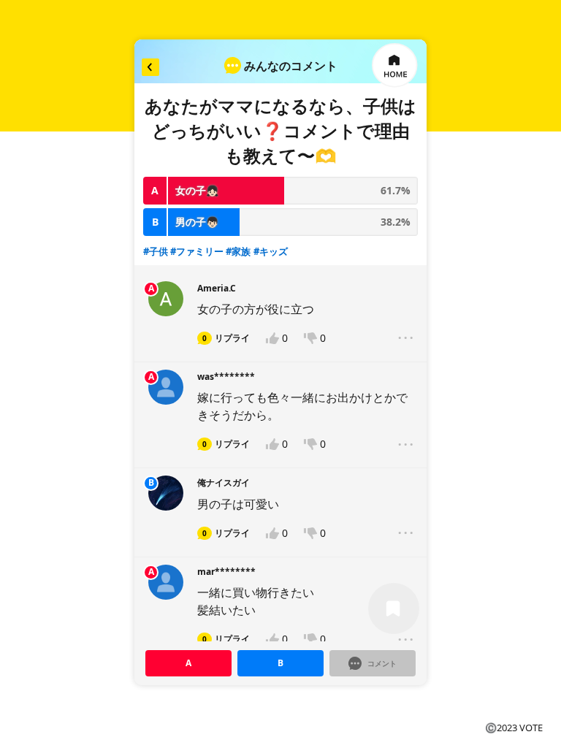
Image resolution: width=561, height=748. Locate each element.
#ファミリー (197, 251)
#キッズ (270, 251)
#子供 (155, 251)
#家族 (238, 251)
